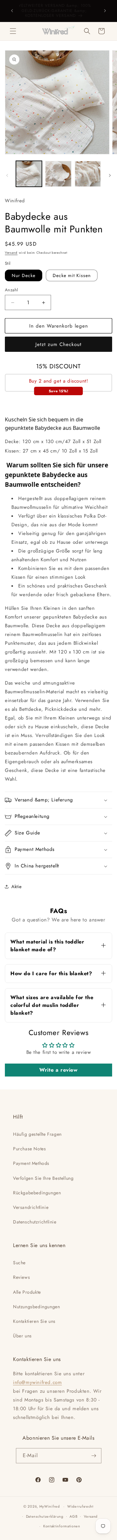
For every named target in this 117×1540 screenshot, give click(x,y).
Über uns (22, 1336)
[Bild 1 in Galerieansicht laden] (29, 174)
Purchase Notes (29, 1148)
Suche (19, 1262)
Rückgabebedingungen (37, 1192)
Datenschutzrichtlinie (35, 1222)
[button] (13, 31)
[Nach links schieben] (7, 175)
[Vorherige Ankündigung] (12, 11)
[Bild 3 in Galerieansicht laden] (88, 174)
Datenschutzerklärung (44, 1516)
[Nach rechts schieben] (110, 175)
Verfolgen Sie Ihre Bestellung (43, 1178)
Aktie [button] (16, 886)
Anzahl (11, 290)
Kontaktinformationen (61, 1526)
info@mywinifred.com (37, 1382)
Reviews (21, 1277)
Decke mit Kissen (72, 275)
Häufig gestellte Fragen (37, 1134)
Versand (11, 252)
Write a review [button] (58, 1070)
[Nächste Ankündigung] (105, 11)
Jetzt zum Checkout (58, 344)
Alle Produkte (27, 1292)
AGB (73, 1516)
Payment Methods (31, 1163)
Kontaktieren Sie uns (34, 1321)
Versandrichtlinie (30, 1207)
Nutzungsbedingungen (36, 1306)
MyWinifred (49, 1506)
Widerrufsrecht (80, 1506)
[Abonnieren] (94, 1455)
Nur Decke (23, 275)
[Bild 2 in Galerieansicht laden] (58, 174)
